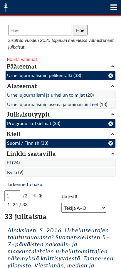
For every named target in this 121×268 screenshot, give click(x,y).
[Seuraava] (41, 196)
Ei (9, 162)
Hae (80, 30)
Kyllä (12, 172)
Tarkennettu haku (24, 184)
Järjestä (69, 196)
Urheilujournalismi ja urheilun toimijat (46, 95)
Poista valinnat (22, 59)
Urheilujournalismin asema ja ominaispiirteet (52, 104)
